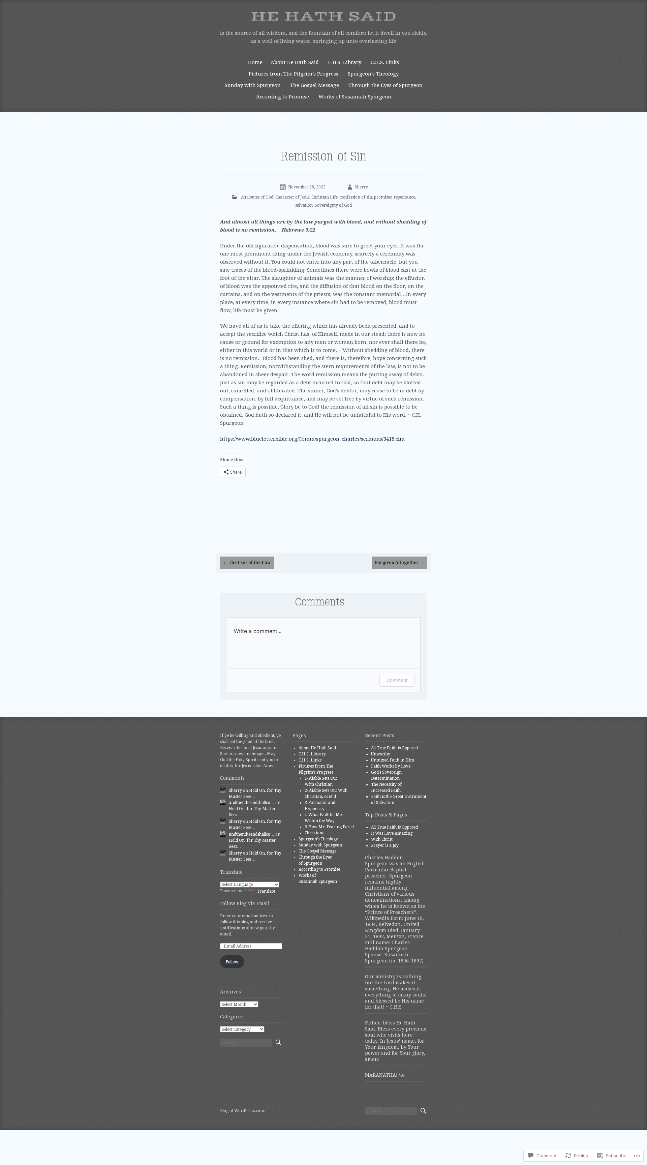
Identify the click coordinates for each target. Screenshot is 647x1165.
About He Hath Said (295, 62)
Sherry (361, 187)
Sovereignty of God (333, 205)
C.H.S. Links (385, 62)
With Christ (382, 839)
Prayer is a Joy (385, 845)
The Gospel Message (314, 85)
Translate (266, 891)
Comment (397, 680)
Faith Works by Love (390, 766)
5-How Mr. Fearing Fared (329, 827)
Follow (232, 961)
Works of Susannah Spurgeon (354, 97)
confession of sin (356, 197)
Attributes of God (257, 197)
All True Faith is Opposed (394, 748)
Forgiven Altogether (399, 562)
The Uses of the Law (247, 562)
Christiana (315, 833)
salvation (304, 205)
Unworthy (380, 754)
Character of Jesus (292, 197)
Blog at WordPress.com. (242, 1110)
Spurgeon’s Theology (373, 74)
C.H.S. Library (344, 62)
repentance (404, 197)
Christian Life (324, 197)
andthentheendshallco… (251, 802)
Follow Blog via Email (245, 903)
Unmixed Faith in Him (392, 760)
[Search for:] (246, 1042)
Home (255, 62)
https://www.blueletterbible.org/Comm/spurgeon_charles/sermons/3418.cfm (312, 439)
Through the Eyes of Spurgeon (385, 85)
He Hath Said (323, 16)
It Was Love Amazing (391, 833)
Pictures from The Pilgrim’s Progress (293, 74)
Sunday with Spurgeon (253, 85)
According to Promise (282, 97)
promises (383, 197)
